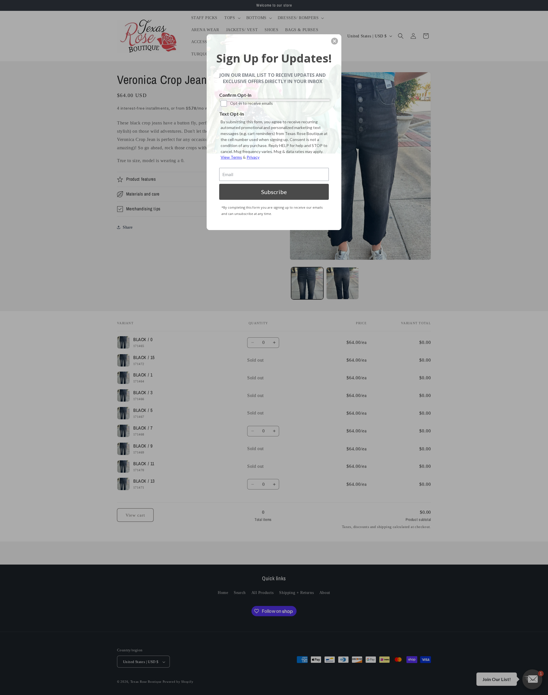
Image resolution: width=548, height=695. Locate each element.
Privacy (253, 157)
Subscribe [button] (274, 191)
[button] (334, 41)
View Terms (231, 157)
